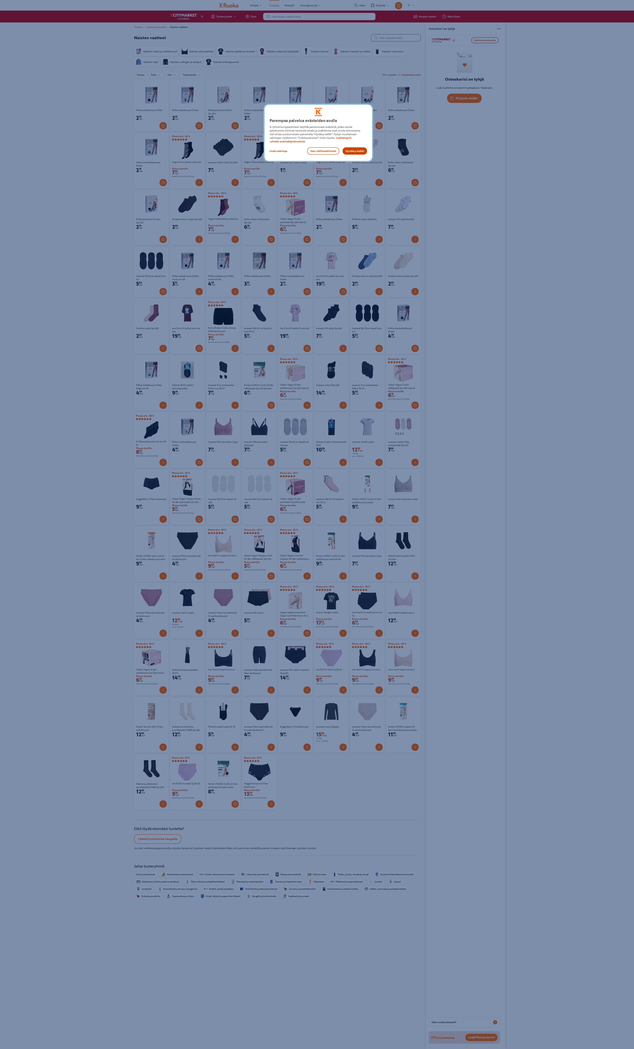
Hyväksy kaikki (355, 151)
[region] (318, 133)
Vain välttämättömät (323, 151)
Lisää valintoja (278, 151)
